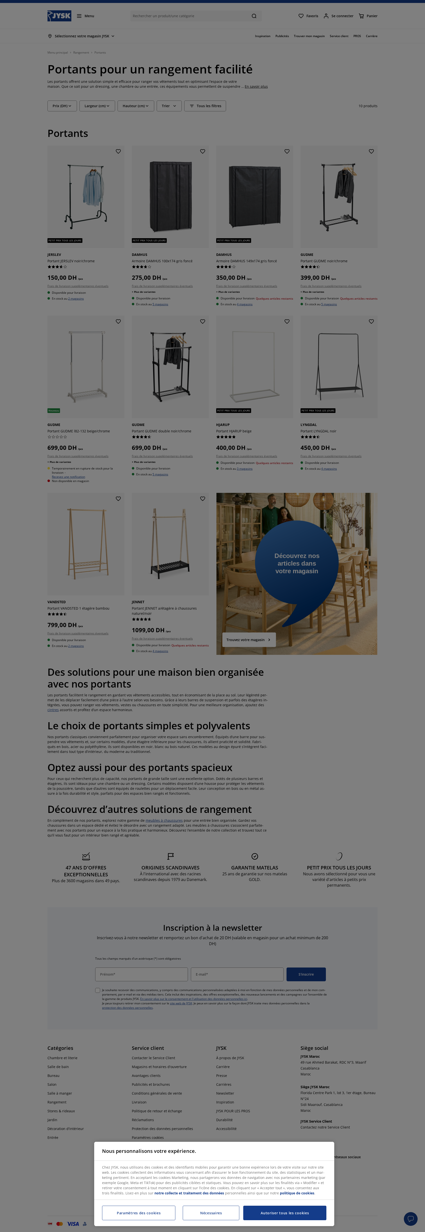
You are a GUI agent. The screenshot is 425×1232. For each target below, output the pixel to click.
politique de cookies (297, 1193)
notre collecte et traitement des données (189, 1193)
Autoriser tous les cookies (285, 1213)
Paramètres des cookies (139, 1213)
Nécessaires (211, 1213)
